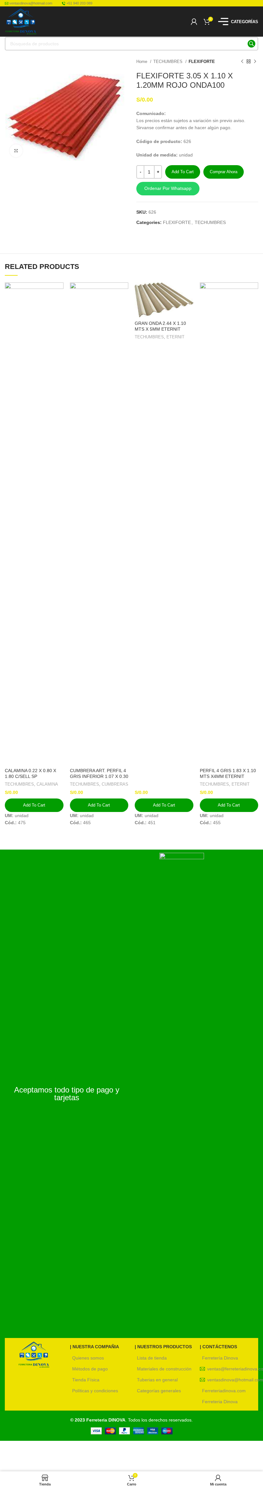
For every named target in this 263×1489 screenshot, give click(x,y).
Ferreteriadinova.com (224, 1390)
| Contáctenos (218, 1346)
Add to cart (183, 171)
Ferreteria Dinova (220, 1401)
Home (142, 61)
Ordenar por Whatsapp (167, 188)
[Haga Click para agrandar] (16, 150)
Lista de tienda (152, 1357)
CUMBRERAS (115, 784)
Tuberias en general (157, 1379)
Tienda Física (85, 1379)
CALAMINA (47, 784)
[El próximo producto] (255, 61)
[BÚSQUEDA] (251, 43)
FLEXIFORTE (202, 61)
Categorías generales (159, 1390)
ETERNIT (175, 336)
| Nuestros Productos (163, 1346)
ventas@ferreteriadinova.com (233, 1368)
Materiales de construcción (164, 1368)
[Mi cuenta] (194, 21)
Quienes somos (88, 1357)
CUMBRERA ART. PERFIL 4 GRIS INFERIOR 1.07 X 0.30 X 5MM (99, 776)
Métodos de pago (90, 1368)
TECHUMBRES (168, 61)
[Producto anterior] (242, 61)
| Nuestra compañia (94, 1346)
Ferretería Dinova (220, 1357)
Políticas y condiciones (95, 1390)
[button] (197, 188)
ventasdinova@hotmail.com (233, 1379)
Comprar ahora (223, 171)
